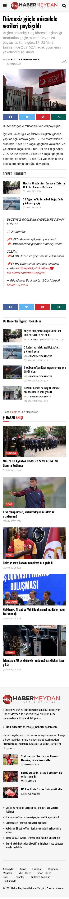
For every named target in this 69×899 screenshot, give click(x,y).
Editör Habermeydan (25, 59)
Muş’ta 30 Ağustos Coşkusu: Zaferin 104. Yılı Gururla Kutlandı (44, 185)
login (14, 412)
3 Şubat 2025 (29, 781)
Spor (9, 504)
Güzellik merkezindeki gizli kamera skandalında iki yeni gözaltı (42, 390)
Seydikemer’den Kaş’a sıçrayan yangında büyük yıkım (45, 369)
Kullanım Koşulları (40, 877)
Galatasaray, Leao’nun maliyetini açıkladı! (28, 563)
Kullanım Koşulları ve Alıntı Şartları (38, 744)
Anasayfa (8, 869)
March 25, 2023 (17, 285)
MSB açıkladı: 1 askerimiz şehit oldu (41, 789)
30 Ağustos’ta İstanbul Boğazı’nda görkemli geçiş (43, 201)
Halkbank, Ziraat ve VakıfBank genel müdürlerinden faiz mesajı (34, 611)
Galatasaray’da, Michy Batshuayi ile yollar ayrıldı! (41, 775)
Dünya (10, 652)
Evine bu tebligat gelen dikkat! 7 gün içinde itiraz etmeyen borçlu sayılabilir (34, 845)
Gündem (11, 453)
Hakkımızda (9, 881)
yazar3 (34, 339)
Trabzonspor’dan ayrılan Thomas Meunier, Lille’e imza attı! (40, 758)
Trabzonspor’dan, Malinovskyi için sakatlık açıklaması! (28, 514)
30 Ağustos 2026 (33, 191)
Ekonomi (11, 602)
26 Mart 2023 (14, 64)
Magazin (7, 873)
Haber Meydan (19, 888)
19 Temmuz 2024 (31, 764)
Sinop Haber (44, 873)
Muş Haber (25, 873)
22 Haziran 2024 (31, 794)
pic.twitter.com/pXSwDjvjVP (26, 273)
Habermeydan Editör (41, 356)
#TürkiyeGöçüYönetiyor (33, 268)
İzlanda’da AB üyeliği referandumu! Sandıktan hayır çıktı (34, 662)
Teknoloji (19, 877)
